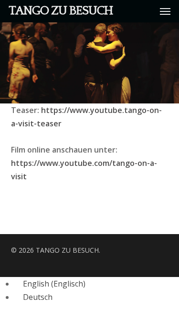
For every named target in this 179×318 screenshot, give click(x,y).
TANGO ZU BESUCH (61, 11)
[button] (165, 11)
